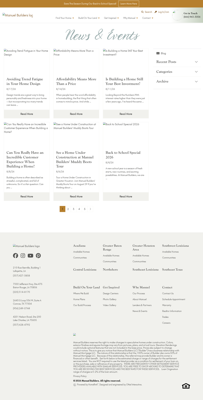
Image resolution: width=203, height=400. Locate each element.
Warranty (166, 305)
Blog (163, 53)
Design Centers (110, 293)
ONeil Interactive (133, 384)
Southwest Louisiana (175, 245)
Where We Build (81, 293)
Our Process (139, 293)
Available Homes (81, 251)
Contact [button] (146, 18)
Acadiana (79, 245)
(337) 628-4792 (21, 324)
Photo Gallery (109, 299)
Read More (26, 113)
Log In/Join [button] (163, 11)
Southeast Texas (172, 269)
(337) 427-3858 (21, 275)
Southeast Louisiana (146, 269)
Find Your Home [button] (64, 18)
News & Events (140, 311)
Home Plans (79, 299)
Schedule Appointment (173, 299)
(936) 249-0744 (21, 308)
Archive (162, 81)
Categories (164, 72)
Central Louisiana (84, 269)
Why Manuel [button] (129, 18)
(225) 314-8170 (21, 292)
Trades (165, 317)
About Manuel (140, 299)
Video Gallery (109, 305)
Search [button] (148, 11)
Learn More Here (128, 3)
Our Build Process (82, 305)
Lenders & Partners (142, 305)
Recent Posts (166, 62)
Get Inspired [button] (110, 18)
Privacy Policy (79, 376)
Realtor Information (172, 311)
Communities (80, 257)
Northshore (110, 269)
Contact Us (168, 293)
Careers (166, 322)
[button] (187, 15)
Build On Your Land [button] (88, 18)
